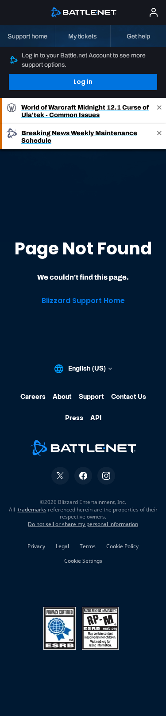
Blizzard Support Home (83, 300)
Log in (83, 81)
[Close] (159, 111)
